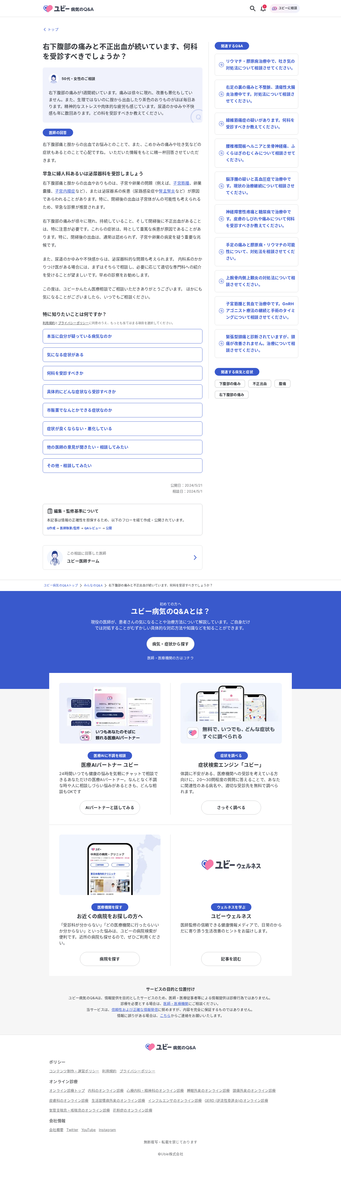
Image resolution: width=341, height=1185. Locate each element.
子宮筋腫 (181, 183)
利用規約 (49, 323)
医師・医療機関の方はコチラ (170, 658)
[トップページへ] (170, 1051)
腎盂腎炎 (167, 191)
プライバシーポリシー (73, 323)
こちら (165, 1015)
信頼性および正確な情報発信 (135, 1009)
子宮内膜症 (65, 191)
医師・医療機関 (175, 1003)
